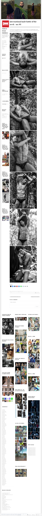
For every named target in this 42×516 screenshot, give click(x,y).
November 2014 (4, 461)
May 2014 (3, 466)
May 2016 (3, 446)
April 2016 (3, 447)
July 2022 (3, 409)
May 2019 (3, 421)
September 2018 (4, 425)
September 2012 (4, 483)
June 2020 (3, 416)
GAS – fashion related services (6, 506)
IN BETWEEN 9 (4, 502)
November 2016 (4, 441)
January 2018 (4, 431)
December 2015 (4, 450)
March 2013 (3, 478)
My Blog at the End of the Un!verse (6, 507)
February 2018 (4, 430)
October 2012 (4, 482)
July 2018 (3, 427)
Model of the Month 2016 (4, 44)
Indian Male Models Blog (5, 80)
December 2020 (4, 414)
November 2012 (4, 481)
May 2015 (3, 456)
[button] (3, 132)
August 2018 (3, 426)
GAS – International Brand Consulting (14, 291)
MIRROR (3, 115)
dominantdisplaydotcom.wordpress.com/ (7, 494)
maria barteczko (4, 505)
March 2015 (3, 458)
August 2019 (3, 419)
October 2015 (4, 452)
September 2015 (4, 453)
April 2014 (3, 467)
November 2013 (4, 471)
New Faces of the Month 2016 (4, 46)
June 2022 (3, 410)
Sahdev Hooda (4, 496)
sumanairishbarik (4, 501)
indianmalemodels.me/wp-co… (32, 447)
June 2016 (3, 445)
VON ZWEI (3, 495)
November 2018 (4, 424)
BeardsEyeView (4, 497)
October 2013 (4, 472)
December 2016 (4, 440)
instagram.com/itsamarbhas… (32, 449)
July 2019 (3, 420)
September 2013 (4, 473)
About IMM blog (4, 40)
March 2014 (3, 468)
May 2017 (3, 437)
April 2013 (3, 477)
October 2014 (4, 462)
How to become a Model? (4, 43)
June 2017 (3, 436)
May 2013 (3, 476)
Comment (37, 306)
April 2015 (3, 457)
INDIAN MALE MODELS (5, 31)
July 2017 (3, 435)
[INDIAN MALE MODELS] (21, 9)
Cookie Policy (19, 514)
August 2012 (3, 484)
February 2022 (4, 411)
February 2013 (4, 479)
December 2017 (4, 432)
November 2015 (4, 451)
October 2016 (4, 442)
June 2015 (3, 455)
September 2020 (4, 415)
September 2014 (4, 463)
